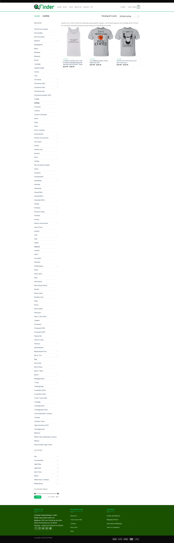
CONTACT (86, 7)
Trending (37, 402)
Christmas (37, 79)
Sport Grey (38, 472)
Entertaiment (38, 134)
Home (37, 16)
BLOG (71, 7)
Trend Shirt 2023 (40, 394)
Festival (36, 153)
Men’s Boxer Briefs (40, 285)
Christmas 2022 (39, 83)
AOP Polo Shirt (39, 37)
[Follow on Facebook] (36, 528)
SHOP (65, 7)
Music (36, 305)
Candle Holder (39, 68)
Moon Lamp (38, 293)
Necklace (37, 312)
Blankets (37, 56)
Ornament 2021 (39, 328)
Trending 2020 (39, 406)
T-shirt (36, 382)
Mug (35, 301)
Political (37, 344)
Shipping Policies (112, 519)
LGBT (36, 254)
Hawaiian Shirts (39, 200)
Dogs (36, 122)
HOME (59, 7)
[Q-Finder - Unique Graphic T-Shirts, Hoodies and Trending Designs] (44, 7)
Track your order (76, 519)
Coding (36, 99)
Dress (36, 126)
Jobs (35, 235)
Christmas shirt (39, 91)
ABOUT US (78, 7)
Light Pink (37, 468)
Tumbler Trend (39, 421)
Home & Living (39, 212)
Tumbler (37, 417)
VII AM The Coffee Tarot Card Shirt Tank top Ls (126, 61)
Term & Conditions (113, 527)
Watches (37, 433)
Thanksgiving (39, 386)
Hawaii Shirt (38, 192)
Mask (36, 270)
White (36, 476)
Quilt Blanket (38, 347)
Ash (35, 456)
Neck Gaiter (38, 309)
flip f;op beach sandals (42, 165)
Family (36, 145)
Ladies (36, 243)
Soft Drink (37, 363)
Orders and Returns (113, 516)
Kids (35, 239)
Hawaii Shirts (38, 196)
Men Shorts (38, 281)
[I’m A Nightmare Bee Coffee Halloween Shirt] (100, 42)
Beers (36, 48)
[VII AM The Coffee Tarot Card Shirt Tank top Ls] (127, 42)
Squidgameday (39, 378)
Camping (37, 64)
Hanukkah (37, 188)
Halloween (38, 180)
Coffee (36, 103)
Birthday (37, 52)
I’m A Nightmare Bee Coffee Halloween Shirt (99, 61)
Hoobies (37, 215)
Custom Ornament (40, 114)
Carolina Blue (38, 460)
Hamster (37, 184)
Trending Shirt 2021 (41, 410)
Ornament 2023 (39, 332)
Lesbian (36, 250)
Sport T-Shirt (38, 371)
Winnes (36, 441)
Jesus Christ (38, 227)
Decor (36, 118)
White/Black (38, 483)
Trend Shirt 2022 (40, 390)
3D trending (38, 33)
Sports (36, 375)
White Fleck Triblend (41, 480)
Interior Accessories (41, 223)
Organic (37, 320)
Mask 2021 (38, 274)
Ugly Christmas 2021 (41, 425)
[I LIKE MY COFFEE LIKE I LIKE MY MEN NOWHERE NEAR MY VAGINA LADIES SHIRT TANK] (73, 42)
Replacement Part (40, 351)
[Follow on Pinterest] (50, 528)
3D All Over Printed (41, 29)
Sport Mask (38, 367)
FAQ (72, 531)
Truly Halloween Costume (43, 413)
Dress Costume (39, 130)
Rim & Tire (37, 355)
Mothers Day (38, 297)
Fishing (36, 161)
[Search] (91, 7)
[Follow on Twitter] (43, 528)
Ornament (37, 324)
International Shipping (114, 523)
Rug (35, 359)
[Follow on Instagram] (39, 528)
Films (36, 157)
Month (36, 289)
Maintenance (38, 266)
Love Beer (37, 258)
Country (37, 110)
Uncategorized (39, 429)
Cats (35, 76)
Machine (37, 262)
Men (35, 278)
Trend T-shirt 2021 (40, 398)
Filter (38, 497)
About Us (73, 516)
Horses (36, 219)
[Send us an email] (47, 528)
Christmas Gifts (39, 87)
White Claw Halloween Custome (45, 437)
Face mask (37, 142)
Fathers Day (38, 149)
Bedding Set (38, 44)
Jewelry (36, 231)
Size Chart (73, 527)
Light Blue (37, 464)
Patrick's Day (39, 340)
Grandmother (39, 177)
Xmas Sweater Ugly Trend (43, 444)
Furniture (37, 173)
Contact (73, 523)
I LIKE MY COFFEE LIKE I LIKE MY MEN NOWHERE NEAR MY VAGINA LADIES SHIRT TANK (72, 62)
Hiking (36, 204)
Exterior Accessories (41, 138)
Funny (36, 169)
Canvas (36, 72)
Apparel (37, 41)
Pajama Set (38, 336)
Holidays (37, 208)
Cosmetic (37, 107)
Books (36, 60)
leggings (37, 246)
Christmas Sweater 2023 (42, 95)
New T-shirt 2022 (40, 316)
